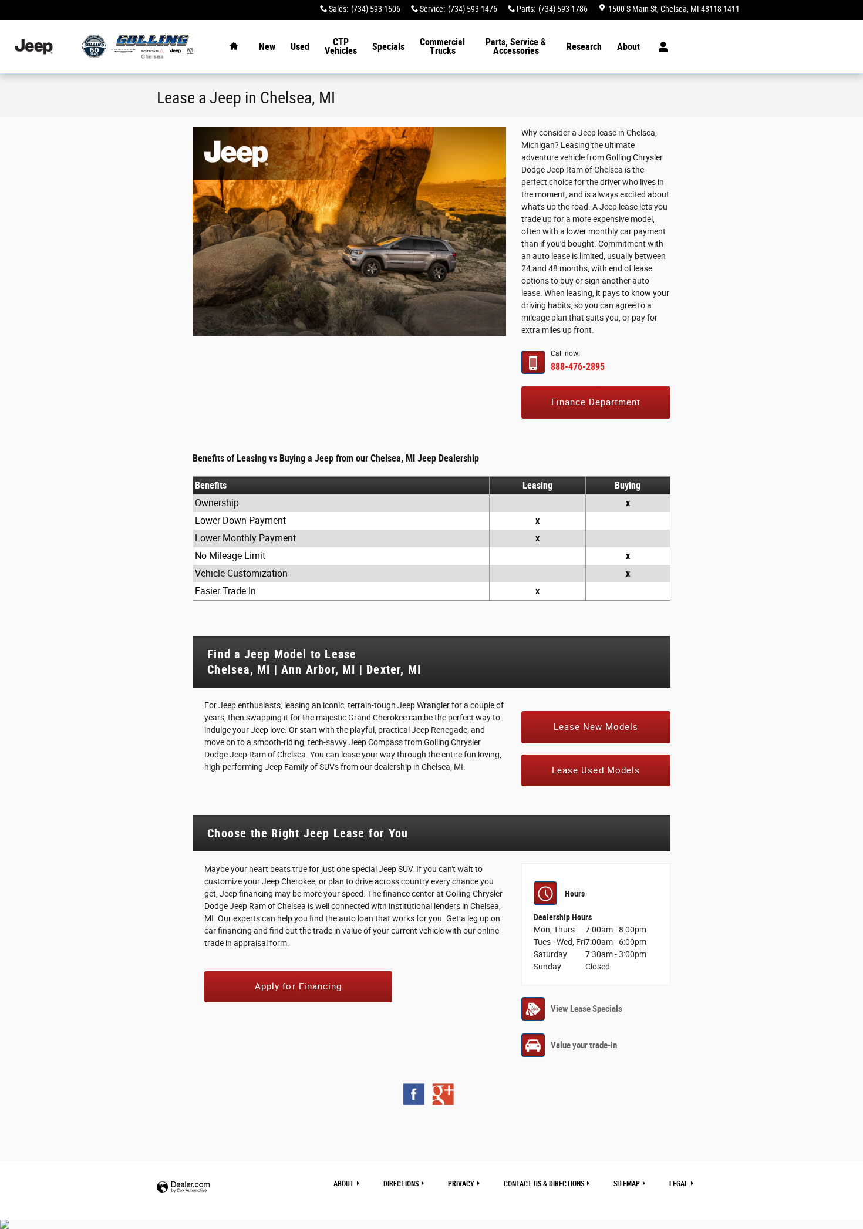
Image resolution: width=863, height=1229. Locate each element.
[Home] (34, 47)
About (628, 46)
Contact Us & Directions (544, 1184)
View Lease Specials (586, 1009)
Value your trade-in (584, 1045)
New (267, 46)
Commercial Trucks (442, 46)
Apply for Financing (298, 986)
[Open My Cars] (660, 47)
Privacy (461, 1184)
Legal (678, 1184)
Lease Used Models (596, 770)
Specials (388, 46)
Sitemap (626, 1184)
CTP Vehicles (341, 46)
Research (584, 46)
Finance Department (596, 402)
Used (300, 46)
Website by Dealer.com (183, 1187)
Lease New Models (596, 727)
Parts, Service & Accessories (516, 46)
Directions (401, 1184)
